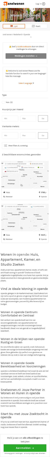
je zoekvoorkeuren (23, 47)
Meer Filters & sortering (18, 146)
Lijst (15, 26)
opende (23, 254)
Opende (27, 34)
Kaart (37, 26)
